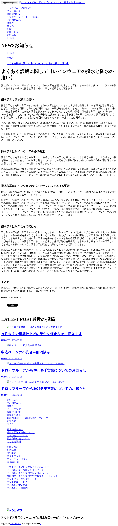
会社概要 (11, 453)
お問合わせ (12, 32)
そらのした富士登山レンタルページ (25, 470)
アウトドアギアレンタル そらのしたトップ (29, 467)
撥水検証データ (15, 429)
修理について (14, 14)
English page (13, 462)
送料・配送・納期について (21, 432)
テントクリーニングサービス (22, 479)
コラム (10, 26)
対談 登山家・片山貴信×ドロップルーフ (27, 418)
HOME (10, 38)
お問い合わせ (14, 447)
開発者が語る (14, 415)
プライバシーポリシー (18, 459)
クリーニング (14, 11)
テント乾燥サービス (17, 482)
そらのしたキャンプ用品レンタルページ (27, 473)
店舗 (9, 29)
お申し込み (12, 400)
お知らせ (11, 421)
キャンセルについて (17, 435)
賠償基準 (11, 450)
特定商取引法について (18, 438)
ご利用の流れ (14, 20)
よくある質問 (14, 441)
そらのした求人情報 (17, 485)
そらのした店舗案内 (17, 488)
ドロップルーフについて (19, 8)
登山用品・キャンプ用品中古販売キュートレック (32, 476)
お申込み (11, 35)
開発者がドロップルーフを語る (23, 17)
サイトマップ (14, 456)
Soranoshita (15, 523)
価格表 (10, 23)
